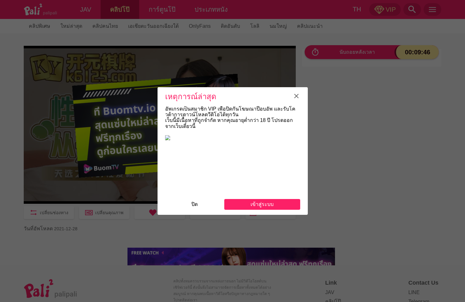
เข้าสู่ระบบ (262, 204)
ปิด (194, 204)
